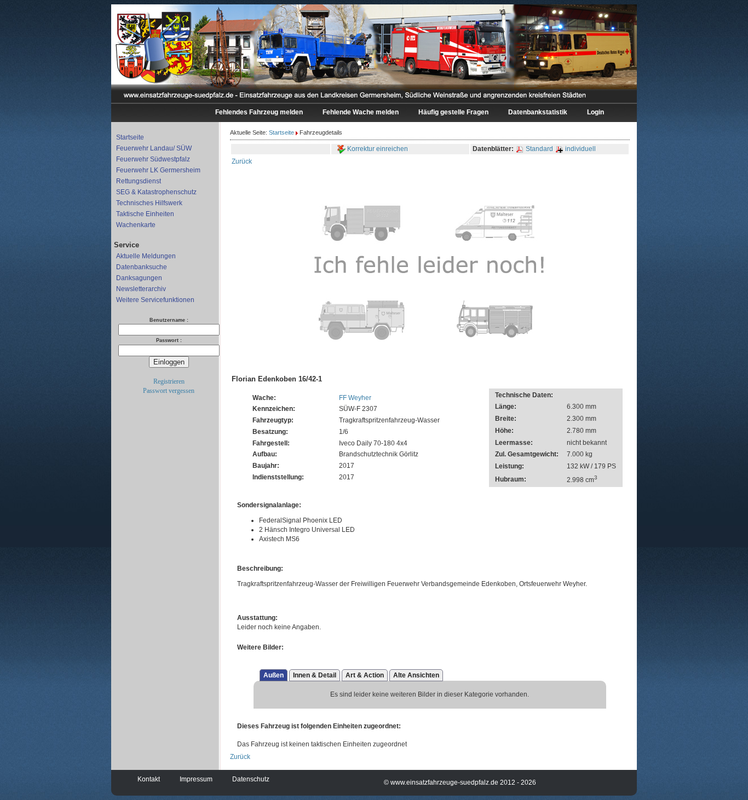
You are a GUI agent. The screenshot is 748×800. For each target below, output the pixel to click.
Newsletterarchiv (141, 289)
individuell (579, 149)
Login (595, 112)
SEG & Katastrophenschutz (156, 192)
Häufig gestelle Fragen (453, 112)
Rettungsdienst (138, 181)
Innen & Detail (314, 675)
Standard (539, 149)
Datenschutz (250, 779)
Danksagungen (139, 278)
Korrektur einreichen (377, 149)
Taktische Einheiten (145, 214)
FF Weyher (355, 398)
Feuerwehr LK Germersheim (158, 170)
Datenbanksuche (141, 267)
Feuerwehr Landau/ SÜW (154, 148)
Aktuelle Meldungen (146, 256)
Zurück (242, 161)
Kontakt (148, 779)
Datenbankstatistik (537, 112)
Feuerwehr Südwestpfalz (153, 159)
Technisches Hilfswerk (149, 203)
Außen (273, 675)
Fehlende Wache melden (361, 112)
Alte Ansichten (416, 675)
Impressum (196, 779)
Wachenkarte (136, 225)
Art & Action (365, 675)
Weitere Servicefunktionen (155, 300)
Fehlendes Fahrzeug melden (259, 112)
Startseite (130, 137)
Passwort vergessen (168, 391)
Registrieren (169, 381)
